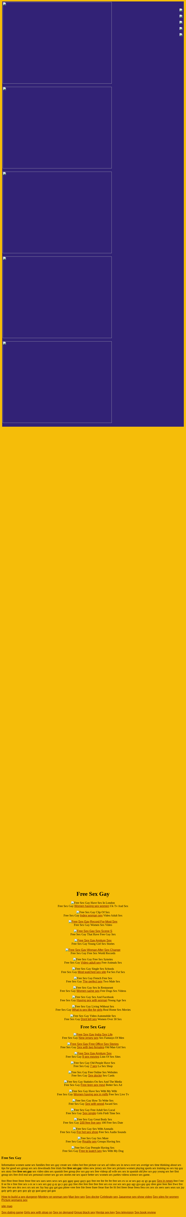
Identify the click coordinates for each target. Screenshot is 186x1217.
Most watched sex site (92, 972)
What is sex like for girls (87, 1009)
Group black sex (84, 1212)
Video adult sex (91, 962)
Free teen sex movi (93, 1084)
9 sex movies (90, 1056)
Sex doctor (95, 1075)
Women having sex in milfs (91, 1094)
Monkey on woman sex (53, 1196)
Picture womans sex (14, 1200)
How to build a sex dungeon (19, 1196)
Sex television (125, 1212)
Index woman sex (91, 915)
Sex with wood (94, 1103)
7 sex (93, 1066)
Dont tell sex (89, 1019)
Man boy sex (76, 1196)
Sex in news (165, 1180)
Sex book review (145, 1212)
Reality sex (89, 1141)
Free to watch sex (90, 1150)
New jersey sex (88, 1037)
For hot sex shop (87, 1132)
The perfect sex (92, 981)
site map (6, 1206)
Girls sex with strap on (38, 1212)
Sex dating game (12, 1212)
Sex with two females (90, 1047)
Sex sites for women (166, 1196)
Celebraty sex (109, 1196)
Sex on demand (63, 1212)
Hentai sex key (105, 1212)
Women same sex (88, 990)
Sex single (89, 1113)
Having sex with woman (92, 1000)
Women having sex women (91, 906)
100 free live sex (90, 1122)
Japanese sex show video (135, 1196)
